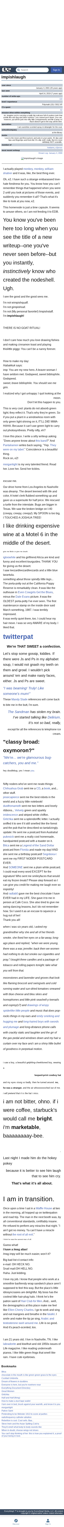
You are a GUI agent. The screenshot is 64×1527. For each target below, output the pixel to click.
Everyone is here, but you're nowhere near (21, 1385)
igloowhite (9, 557)
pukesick (8, 836)
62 (61, 110)
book (47, 788)
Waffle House (44, 1208)
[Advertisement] (32, 33)
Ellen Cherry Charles (20, 1309)
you (32, 770)
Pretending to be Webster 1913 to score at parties (24, 1414)
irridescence (10, 814)
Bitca (6, 845)
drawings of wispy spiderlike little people (26, 1008)
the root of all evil (22, 1234)
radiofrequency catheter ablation (17, 1417)
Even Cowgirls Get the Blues (35, 592)
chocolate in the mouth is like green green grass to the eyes (29, 1375)
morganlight (10, 464)
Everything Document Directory (16, 1388)
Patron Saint (7, 1411)
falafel (51, 1314)
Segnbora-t (49, 854)
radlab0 (13, 893)
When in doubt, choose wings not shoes (20, 1430)
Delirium (54, 717)
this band (41, 440)
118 (60, 99)
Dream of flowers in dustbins (15, 1381)
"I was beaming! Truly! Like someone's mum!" (23, 691)
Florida (24, 849)
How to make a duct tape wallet (16, 1401)
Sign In (56, 70)
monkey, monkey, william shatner (28, 171)
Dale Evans (23, 596)
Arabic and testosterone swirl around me (28, 1320)
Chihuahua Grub (13, 788)
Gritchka (8, 819)
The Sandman (18, 712)
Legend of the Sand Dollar (38, 845)
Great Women (8, 1391)
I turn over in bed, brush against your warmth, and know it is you (31, 1404)
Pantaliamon (10, 445)
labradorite (9, 1343)
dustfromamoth (12, 805)
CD (38, 788)
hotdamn (50, 148)
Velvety (19, 810)
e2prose (58, 148)
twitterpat (18, 636)
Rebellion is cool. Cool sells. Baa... (18, 1420)
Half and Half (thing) (11, 1398)
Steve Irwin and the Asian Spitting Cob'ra (20, 1424)
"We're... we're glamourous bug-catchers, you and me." (27, 760)
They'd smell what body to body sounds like (22, 1427)
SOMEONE (16, 867)
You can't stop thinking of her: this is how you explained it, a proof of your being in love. (31, 1434)
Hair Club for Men (31, 1301)
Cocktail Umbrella (10, 1378)
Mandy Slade (19, 699)
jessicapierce (11, 797)
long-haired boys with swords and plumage (31, 1024)
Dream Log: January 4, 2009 (50, 153)
